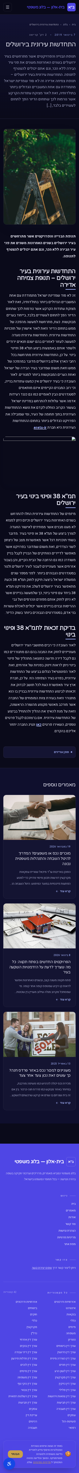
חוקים (33, 1314)
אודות (72, 1217)
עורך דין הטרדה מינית (63, 1358)
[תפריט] (7, 7)
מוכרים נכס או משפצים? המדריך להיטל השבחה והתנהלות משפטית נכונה (43, 858)
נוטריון (72, 1340)
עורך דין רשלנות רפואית (22, 1396)
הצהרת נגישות (67, 1231)
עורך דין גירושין (66, 1352)
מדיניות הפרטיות (42, 1462)
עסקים (33, 1409)
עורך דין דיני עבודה (26, 1352)
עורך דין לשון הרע (65, 1371)
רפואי (72, 1428)
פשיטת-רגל (69, 1421)
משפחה (71, 1333)
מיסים (72, 1327)
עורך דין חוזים (67, 1365)
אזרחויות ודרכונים (65, 1302)
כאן (39, 724)
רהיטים (33, 1421)
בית (74, 24)
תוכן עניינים (61, 752)
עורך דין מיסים (28, 1371)
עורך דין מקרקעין (65, 1377)
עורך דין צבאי (29, 1390)
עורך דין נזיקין (67, 1384)
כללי (73, 1321)
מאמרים (71, 1211)
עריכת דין (31, 1415)
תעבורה (32, 1428)
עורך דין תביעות (66, 1403)
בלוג (65, 24)
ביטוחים (32, 1308)
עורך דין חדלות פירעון (24, 1358)
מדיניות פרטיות (66, 1237)
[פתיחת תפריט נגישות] (9, 1464)
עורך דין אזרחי (28, 1340)
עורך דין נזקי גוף (27, 1384)
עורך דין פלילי (67, 1390)
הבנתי (15, 1454)
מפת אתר (70, 1244)
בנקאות (71, 1314)
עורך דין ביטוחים (66, 1346)
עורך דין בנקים (28, 1346)
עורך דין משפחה (27, 1377)
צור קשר (70, 1224)
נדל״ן (34, 1333)
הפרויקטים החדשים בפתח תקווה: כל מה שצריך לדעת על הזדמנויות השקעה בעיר (40, 967)
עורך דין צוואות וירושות (62, 1396)
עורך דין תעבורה (66, 1409)
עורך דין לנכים (28, 1365)
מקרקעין (32, 1327)
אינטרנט (71, 1308)
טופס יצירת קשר (42, 1268)
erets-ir (40, 427)
